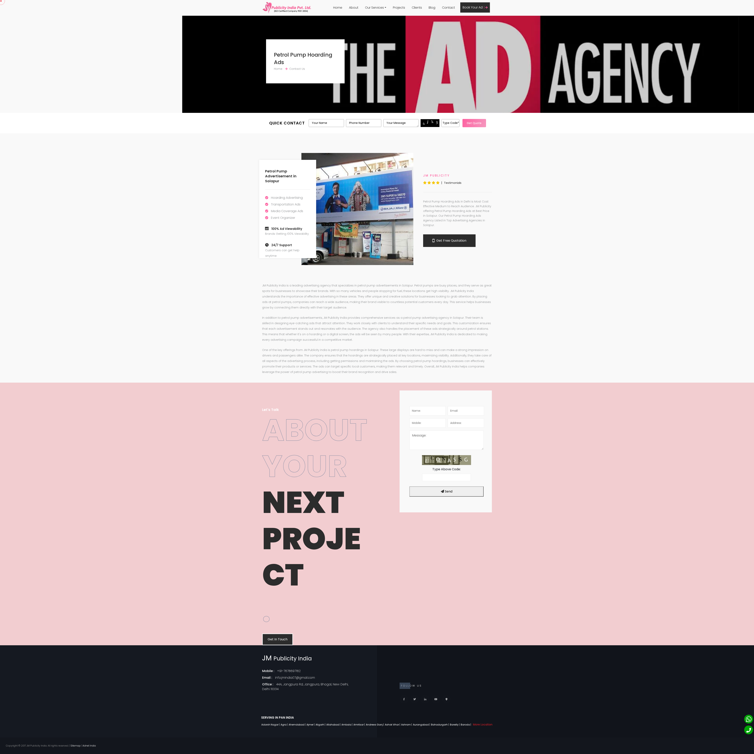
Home (337, 7)
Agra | (284, 724)
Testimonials (452, 183)
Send (448, 491)
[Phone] (748, 729)
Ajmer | (311, 724)
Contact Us (297, 69)
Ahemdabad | (297, 724)
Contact (448, 7)
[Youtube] (435, 699)
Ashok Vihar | (393, 724)
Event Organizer (283, 217)
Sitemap (75, 745)
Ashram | (407, 724)
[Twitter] (414, 699)
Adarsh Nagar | (270, 724)
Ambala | (347, 724)
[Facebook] (404, 699)
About (353, 7)
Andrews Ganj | (375, 724)
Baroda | (466, 724)
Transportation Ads (285, 204)
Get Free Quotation (451, 240)
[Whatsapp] (748, 719)
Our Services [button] (374, 7)
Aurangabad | (422, 724)
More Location (482, 724)
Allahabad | (333, 724)
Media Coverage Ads (287, 211)
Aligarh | (321, 724)
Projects (399, 7)
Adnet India (89, 745)
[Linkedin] (425, 699)
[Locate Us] (446, 699)
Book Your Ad (473, 7)
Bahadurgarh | (440, 724)
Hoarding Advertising (287, 197)
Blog (432, 7)
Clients (417, 7)
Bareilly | (455, 724)
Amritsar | (359, 724)
